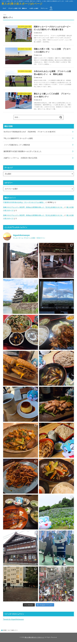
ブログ (4, 8)
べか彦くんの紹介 (33, 8)
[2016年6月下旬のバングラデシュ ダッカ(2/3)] (56, 584)
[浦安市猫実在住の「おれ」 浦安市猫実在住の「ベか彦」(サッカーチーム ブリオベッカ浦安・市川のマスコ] (56, 548)
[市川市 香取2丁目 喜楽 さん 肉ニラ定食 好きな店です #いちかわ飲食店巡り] (20, 332)
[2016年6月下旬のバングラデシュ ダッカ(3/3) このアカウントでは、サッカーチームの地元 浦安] (20, 584)
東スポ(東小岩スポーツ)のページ (22, 3)
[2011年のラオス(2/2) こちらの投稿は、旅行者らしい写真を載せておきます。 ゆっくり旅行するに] (20, 260)
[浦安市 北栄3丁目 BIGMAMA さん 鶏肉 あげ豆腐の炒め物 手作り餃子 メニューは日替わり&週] (56, 404)
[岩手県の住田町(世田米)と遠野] (20, 548)
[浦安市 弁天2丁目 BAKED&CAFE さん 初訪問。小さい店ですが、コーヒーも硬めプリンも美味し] (20, 404)
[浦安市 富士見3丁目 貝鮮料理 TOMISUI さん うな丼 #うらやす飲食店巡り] (20, 512)
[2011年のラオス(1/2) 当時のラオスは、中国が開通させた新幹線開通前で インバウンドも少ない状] (56, 260)
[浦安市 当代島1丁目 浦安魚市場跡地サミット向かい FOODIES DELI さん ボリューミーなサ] (20, 368)
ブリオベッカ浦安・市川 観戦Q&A (17, 8)
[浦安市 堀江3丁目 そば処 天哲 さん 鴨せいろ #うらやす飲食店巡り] (56, 368)
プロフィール (44, 8)
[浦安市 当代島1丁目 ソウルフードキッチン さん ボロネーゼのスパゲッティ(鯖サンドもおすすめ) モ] (20, 476)
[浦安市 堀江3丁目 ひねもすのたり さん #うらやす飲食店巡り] (20, 440)
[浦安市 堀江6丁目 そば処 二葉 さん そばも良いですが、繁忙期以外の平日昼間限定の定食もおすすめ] (56, 332)
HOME (5, 630)
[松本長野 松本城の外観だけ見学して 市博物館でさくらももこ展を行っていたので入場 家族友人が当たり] (20, 296)
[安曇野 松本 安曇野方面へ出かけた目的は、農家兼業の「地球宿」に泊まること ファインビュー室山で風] (56, 296)
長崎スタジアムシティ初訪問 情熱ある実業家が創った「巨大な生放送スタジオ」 (33, 207)
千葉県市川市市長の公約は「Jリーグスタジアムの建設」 (24, 202)
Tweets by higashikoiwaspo (13, 619)
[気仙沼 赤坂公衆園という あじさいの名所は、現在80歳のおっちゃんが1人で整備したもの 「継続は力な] (56, 512)
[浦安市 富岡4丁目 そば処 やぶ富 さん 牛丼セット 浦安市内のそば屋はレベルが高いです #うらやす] (56, 440)
